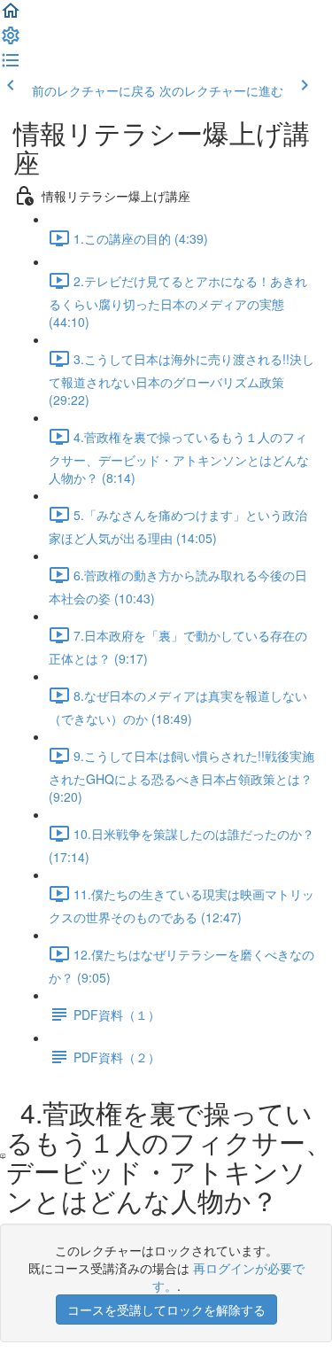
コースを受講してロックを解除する (166, 1309)
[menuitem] (10, 41)
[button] (10, 16)
